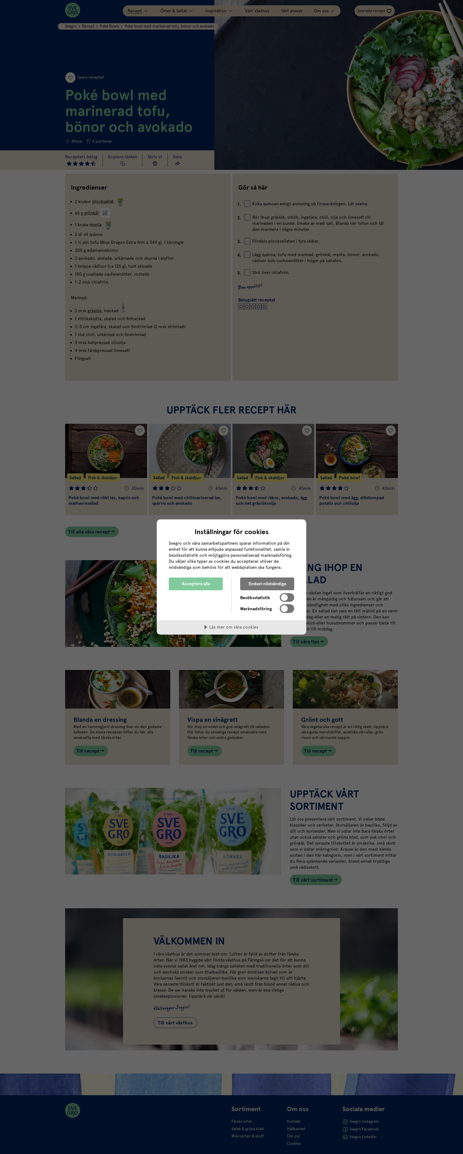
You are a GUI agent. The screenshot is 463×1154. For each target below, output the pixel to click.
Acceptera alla (196, 583)
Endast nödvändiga (267, 583)
